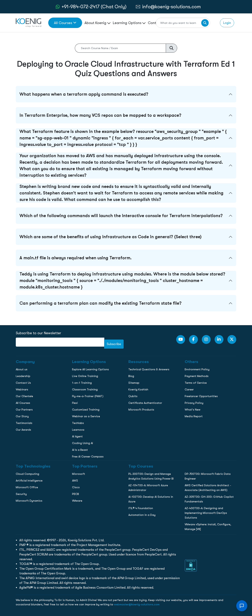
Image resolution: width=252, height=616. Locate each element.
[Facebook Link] (193, 339)
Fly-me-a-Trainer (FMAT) (87, 396)
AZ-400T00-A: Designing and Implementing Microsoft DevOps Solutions (206, 513)
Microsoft (78, 473)
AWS (75, 480)
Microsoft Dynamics (29, 500)
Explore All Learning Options (90, 369)
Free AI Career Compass (88, 456)
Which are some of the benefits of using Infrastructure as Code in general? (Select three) (110, 236)
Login (227, 23)
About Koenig (95, 23)
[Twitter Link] (231, 339)
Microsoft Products (141, 409)
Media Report (194, 416)
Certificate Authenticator (145, 402)
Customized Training (85, 409)
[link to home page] (28, 22)
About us (21, 369)
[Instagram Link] (206, 339)
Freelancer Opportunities (201, 396)
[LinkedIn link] (219, 339)
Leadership (23, 376)
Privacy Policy (194, 402)
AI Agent (77, 436)
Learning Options (127, 23)
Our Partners (24, 409)
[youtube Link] (180, 339)
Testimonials (24, 423)
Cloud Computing (27, 473)
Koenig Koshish (138, 389)
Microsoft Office (27, 487)
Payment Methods (196, 376)
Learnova (78, 429)
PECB (75, 494)
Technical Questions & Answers (148, 369)
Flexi (75, 402)
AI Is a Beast (80, 449)
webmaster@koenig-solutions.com (136, 604)
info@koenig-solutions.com (171, 6)
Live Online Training (85, 376)
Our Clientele (24, 396)
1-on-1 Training (82, 382)
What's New (192, 409)
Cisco (76, 487)
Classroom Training (85, 389)
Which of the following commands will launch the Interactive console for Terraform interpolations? (121, 215)
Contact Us (23, 382)
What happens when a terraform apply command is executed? (83, 94)
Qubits (132, 396)
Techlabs (78, 423)
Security (21, 494)
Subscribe (114, 344)
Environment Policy (197, 369)
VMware (77, 500)
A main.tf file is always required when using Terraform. (75, 257)
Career (189, 389)
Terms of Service (196, 382)
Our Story (22, 416)
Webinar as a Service (86, 416)
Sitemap (133, 382)
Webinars (22, 389)
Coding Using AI (82, 443)
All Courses (63, 23)
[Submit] (205, 23)
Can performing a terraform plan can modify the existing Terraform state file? (100, 303)
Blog (131, 376)
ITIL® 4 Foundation (140, 508)
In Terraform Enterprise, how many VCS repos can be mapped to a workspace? (100, 115)
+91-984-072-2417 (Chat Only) (94, 6)
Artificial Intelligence (29, 480)
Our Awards (23, 429)
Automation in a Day (142, 514)
